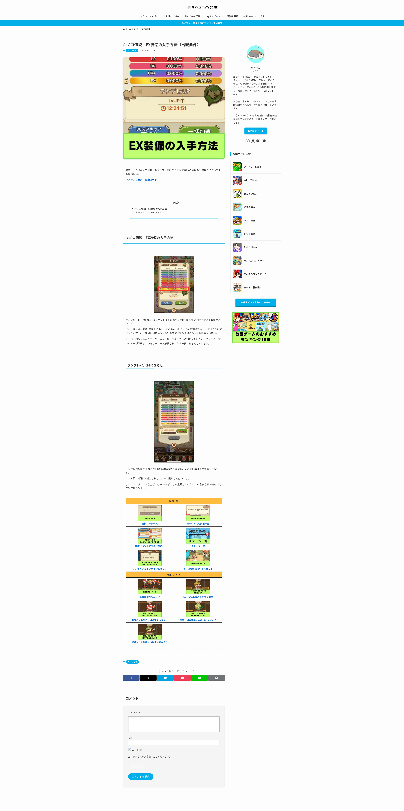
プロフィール (257, 130)
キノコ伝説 (132, 50)
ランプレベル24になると (150, 212)
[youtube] (258, 141)
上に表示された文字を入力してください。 (149, 756)
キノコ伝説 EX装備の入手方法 (151, 208)
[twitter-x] (248, 141)
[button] (131, 678)
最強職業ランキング (150, 597)
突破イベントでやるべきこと (150, 546)
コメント (134, 712)
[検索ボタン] (262, 16)
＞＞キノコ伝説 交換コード (141, 179)
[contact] (264, 141)
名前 (130, 737)
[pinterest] (253, 141)
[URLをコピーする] (216, 678)
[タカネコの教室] (202, 7)
